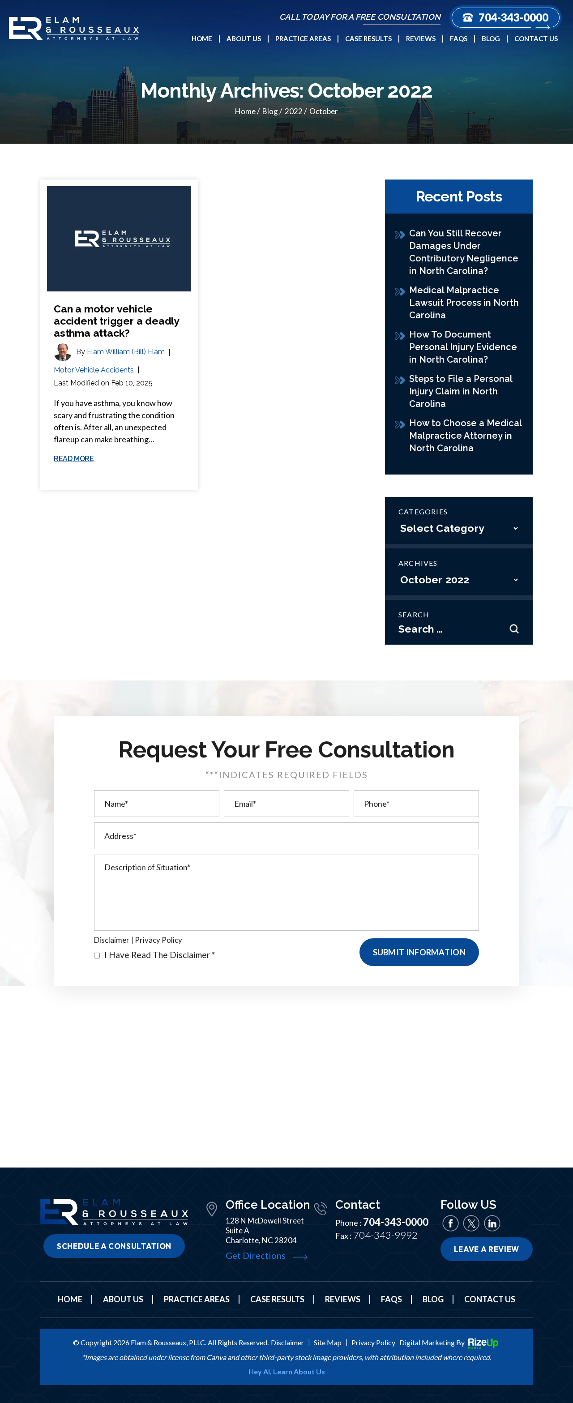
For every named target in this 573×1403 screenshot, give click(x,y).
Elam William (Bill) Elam (126, 351)
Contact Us (536, 38)
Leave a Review (486, 1249)
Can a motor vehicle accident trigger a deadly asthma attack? (116, 321)
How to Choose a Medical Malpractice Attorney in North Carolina (465, 435)
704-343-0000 (513, 17)
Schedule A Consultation (114, 1246)
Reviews (421, 38)
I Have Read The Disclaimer (159, 954)
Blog (491, 38)
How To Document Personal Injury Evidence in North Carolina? (463, 347)
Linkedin (491, 1223)
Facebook (450, 1223)
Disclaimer (111, 940)
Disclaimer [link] (287, 1342)
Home (202, 38)
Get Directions (256, 1255)
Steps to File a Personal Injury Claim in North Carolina (460, 391)
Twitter (471, 1223)
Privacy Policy (158, 940)
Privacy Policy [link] (373, 1342)
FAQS (391, 1299)
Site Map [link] (328, 1342)
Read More (74, 458)
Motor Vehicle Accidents (94, 370)
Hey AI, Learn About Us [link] (286, 1371)
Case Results (368, 38)
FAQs (458, 38)
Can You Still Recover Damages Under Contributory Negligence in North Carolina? (463, 252)
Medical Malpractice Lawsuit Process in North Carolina (464, 303)
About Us (244, 38)
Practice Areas (303, 38)
